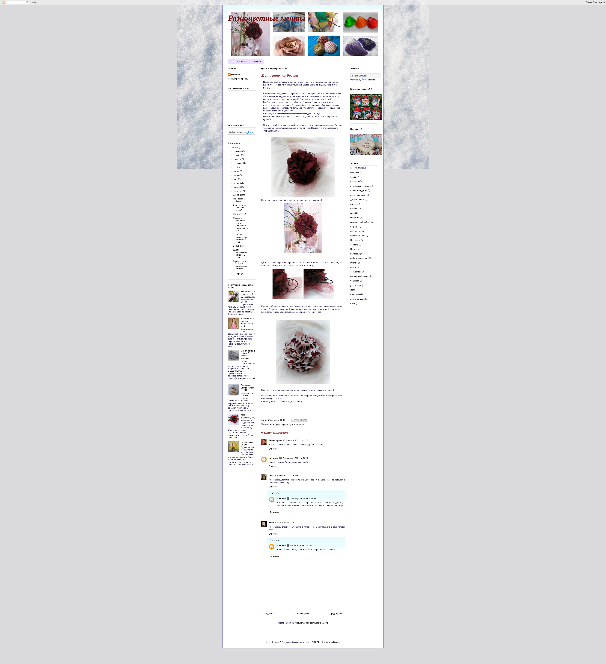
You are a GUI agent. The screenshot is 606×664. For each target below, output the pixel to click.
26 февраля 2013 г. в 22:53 (303, 498)
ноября (237, 155)
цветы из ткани (296, 424)
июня (236, 175)
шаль (352, 303)
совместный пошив (359, 276)
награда (354, 226)
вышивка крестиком (359, 186)
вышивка (354, 181)
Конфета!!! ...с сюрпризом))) (248, 293)
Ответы (275, 493)
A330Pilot (316, 642)
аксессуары (275, 424)
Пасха (353, 249)
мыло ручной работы (360, 222)
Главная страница (239, 62)
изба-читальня (357, 208)
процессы (354, 254)
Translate (372, 80)
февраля (238, 191)
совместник (355, 272)
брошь (285, 424)
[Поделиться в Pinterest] (305, 420)
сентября (238, 163)
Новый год (355, 240)
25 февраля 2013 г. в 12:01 (295, 458)
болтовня (354, 172)
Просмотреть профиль (239, 79)
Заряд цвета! (239, 195)
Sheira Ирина (275, 440)
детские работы (357, 199)
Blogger (336, 642)
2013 (233, 148)
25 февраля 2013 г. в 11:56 (295, 440)
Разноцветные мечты (266, 17)
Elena (271, 522)
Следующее (269, 613)
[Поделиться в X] (299, 420)
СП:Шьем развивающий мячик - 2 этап (240, 238)
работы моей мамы (359, 258)
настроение (355, 231)
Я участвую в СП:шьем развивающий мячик (240, 265)
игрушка (354, 204)
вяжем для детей (358, 190)
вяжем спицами (357, 195)
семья (353, 267)
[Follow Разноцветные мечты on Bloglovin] (241, 134)
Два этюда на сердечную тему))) (239, 207)
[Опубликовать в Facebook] (302, 420)
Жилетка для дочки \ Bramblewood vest (247, 322)
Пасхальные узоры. (247, 443)
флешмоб (355, 294)
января (237, 273)
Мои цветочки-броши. (240, 200)
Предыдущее (336, 613)
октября (238, 159)
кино (352, 213)
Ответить (273, 449)
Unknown (273, 458)
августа (238, 167)
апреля (237, 183)
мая (236, 179)
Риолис (353, 263)
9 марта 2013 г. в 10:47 (301, 545)
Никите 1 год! (239, 214)
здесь (330, 390)
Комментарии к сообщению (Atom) (311, 623)
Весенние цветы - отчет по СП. (247, 387)
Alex (271, 475)
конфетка (354, 217)
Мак (243, 415)
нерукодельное (357, 235)
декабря (238, 151)
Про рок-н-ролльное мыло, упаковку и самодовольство (240, 224)
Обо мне (257, 62)
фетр (352, 290)
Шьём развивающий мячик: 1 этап (240, 253)
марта (237, 187)
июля (237, 171)
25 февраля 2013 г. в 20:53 (286, 475)
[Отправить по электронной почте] (293, 420)
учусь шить (355, 285)
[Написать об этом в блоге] (296, 420)
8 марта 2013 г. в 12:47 (286, 522)
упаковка (354, 281)
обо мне (354, 245)
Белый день (239, 246)
